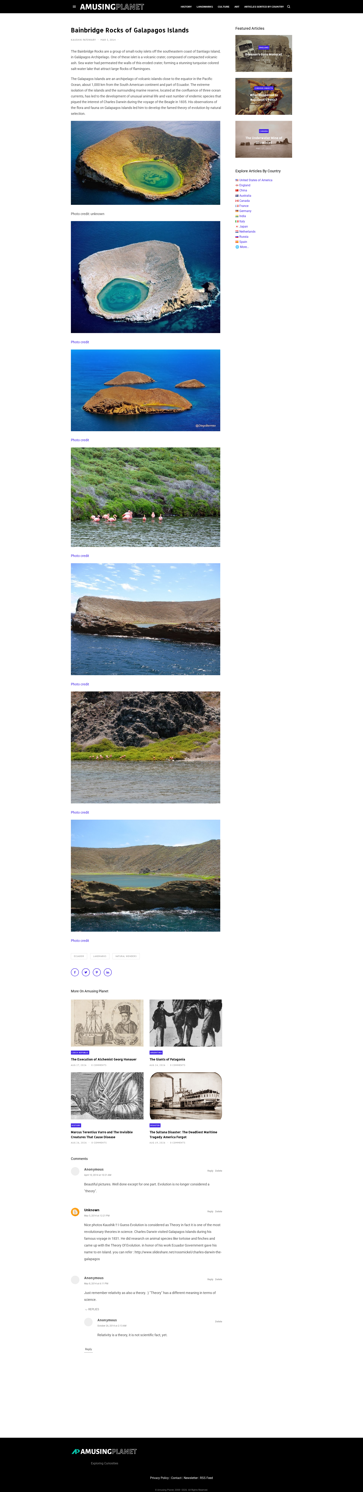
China (243, 190)
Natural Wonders (126, 956)
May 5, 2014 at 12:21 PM (96, 1215)
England (263, 47)
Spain (243, 242)
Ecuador (79, 956)
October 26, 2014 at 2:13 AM (111, 1325)
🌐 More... (242, 247)
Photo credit (80, 342)
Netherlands (247, 231)
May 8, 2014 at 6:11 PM (96, 1283)
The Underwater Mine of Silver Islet (263, 140)
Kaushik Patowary (84, 40)
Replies (93, 1309)
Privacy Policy (159, 1478)
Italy (242, 221)
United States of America (255, 180)
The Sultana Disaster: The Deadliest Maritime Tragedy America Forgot (183, 1134)
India (242, 216)
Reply (210, 1170)
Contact (176, 1478)
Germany (245, 211)
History (76, 1125)
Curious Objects (264, 88)
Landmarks (99, 956)
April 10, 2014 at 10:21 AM (97, 1175)
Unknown (91, 1210)
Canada (264, 131)
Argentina (156, 1052)
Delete (218, 1170)
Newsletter (191, 1478)
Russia (243, 236)
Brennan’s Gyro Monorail (263, 54)
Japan (243, 226)
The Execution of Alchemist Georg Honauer (104, 1059)
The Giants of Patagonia (167, 1059)
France (243, 206)
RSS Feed (206, 1478)
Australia (245, 195)
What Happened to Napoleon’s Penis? (264, 97)
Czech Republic (80, 1052)
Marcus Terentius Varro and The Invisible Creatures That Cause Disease (102, 1134)
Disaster (155, 1125)
